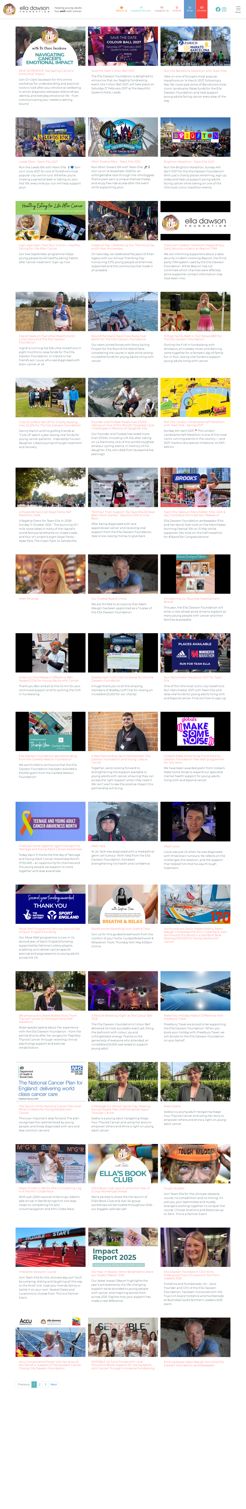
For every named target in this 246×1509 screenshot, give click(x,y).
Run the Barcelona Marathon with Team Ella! (195, 71)
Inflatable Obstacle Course (37, 1271)
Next (54, 1384)
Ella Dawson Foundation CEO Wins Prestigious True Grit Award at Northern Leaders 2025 (192, 1275)
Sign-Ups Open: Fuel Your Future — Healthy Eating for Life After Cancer (49, 247)
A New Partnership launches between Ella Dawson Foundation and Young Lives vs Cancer (120, 759)
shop (190, 10)
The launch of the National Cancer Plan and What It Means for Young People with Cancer (50, 1109)
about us (121, 10)
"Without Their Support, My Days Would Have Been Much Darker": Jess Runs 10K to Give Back (122, 515)
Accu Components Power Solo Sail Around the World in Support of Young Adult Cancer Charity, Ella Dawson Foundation (50, 1365)
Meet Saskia (172, 1106)
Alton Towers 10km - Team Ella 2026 (115, 161)
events (177, 10)
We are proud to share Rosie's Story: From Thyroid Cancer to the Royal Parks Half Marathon (48, 1019)
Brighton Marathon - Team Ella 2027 (189, 161)
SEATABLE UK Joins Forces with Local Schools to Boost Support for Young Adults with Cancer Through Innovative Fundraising (123, 1365)
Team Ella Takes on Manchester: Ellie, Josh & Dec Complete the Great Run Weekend (194, 513)
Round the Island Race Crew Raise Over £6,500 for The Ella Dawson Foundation (118, 337)
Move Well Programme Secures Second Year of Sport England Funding (49, 930)
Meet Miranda (28, 598)
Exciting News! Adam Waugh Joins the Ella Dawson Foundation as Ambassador (194, 1363)
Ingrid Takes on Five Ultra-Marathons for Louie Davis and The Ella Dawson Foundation (47, 339)
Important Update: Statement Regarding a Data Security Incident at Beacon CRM (194, 247)
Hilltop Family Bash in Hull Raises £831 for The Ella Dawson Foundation (193, 337)
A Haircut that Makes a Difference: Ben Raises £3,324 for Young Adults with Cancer (49, 679)
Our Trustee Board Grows (109, 598)
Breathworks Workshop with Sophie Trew (120, 928)
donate (201, 10)
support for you (141, 10)
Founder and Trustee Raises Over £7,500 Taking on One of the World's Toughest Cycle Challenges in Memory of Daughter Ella (122, 425)
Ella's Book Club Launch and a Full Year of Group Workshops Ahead (120, 1190)
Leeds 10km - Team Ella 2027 (38, 161)
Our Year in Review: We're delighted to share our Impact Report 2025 (122, 1273)
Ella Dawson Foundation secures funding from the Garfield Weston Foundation (48, 757)
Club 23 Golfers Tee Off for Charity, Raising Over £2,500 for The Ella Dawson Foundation (50, 424)
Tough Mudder (174, 1188)
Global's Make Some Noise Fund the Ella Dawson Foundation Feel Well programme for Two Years (194, 759)
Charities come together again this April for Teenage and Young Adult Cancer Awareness (50, 847)
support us (162, 10)
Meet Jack (98, 846)
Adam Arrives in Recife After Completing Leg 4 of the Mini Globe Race (50, 1190)
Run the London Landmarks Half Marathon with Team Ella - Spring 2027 (194, 423)
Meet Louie (172, 846)
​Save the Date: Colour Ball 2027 (113, 70)
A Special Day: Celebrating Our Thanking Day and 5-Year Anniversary (123, 247)
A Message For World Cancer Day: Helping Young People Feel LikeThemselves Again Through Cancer (120, 1109)
